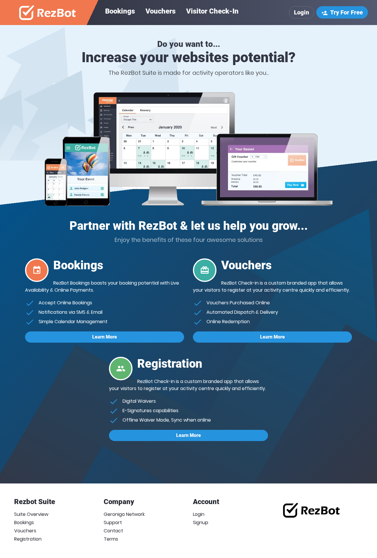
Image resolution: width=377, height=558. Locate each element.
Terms (111, 539)
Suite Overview (31, 514)
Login (301, 12)
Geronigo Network (124, 514)
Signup (200, 522)
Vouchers (160, 11)
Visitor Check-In (212, 11)
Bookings (120, 11)
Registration (28, 539)
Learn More (104, 337)
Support (113, 522)
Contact (113, 530)
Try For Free (342, 12)
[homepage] (48, 12)
